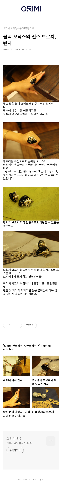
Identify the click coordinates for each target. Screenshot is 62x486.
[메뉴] (5, 5)
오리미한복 (14, 438)
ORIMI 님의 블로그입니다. (20, 443)
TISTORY (32, 479)
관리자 (42, 479)
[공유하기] (14, 325)
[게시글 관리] (18, 325)
